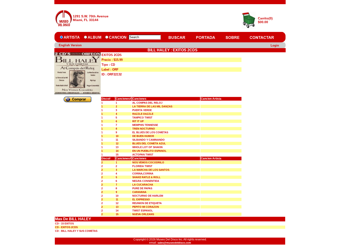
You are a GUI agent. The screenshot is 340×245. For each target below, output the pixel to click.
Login (275, 45)
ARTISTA (72, 37)
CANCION (118, 37)
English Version (70, 45)
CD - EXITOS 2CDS (66, 227)
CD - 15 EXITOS (64, 223)
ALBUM (94, 37)
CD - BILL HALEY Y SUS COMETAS (76, 230)
